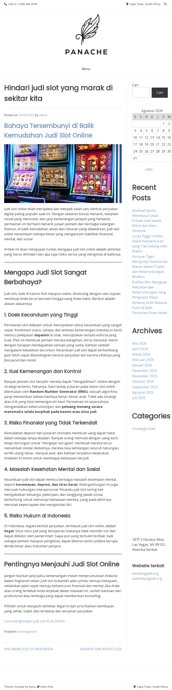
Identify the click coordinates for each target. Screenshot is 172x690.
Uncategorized (26, 631)
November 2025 (144, 376)
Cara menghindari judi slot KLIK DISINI (34, 621)
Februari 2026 (143, 359)
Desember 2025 (144, 370)
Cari (135, 85)
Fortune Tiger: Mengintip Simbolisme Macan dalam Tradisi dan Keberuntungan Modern (149, 266)
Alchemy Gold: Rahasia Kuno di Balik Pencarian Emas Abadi (149, 307)
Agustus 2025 (143, 392)
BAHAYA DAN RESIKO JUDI (101, 649)
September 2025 (145, 387)
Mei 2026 (139, 343)
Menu (86, 69)
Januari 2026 (142, 365)
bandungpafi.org (145, 573)
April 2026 (140, 349)
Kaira (32, 687)
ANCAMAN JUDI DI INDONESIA (28, 649)
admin (43, 115)
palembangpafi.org (147, 578)
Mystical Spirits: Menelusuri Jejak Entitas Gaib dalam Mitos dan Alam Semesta (146, 220)
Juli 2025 (138, 398)
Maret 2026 (141, 354)
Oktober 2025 (143, 381)
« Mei (148, 169)
